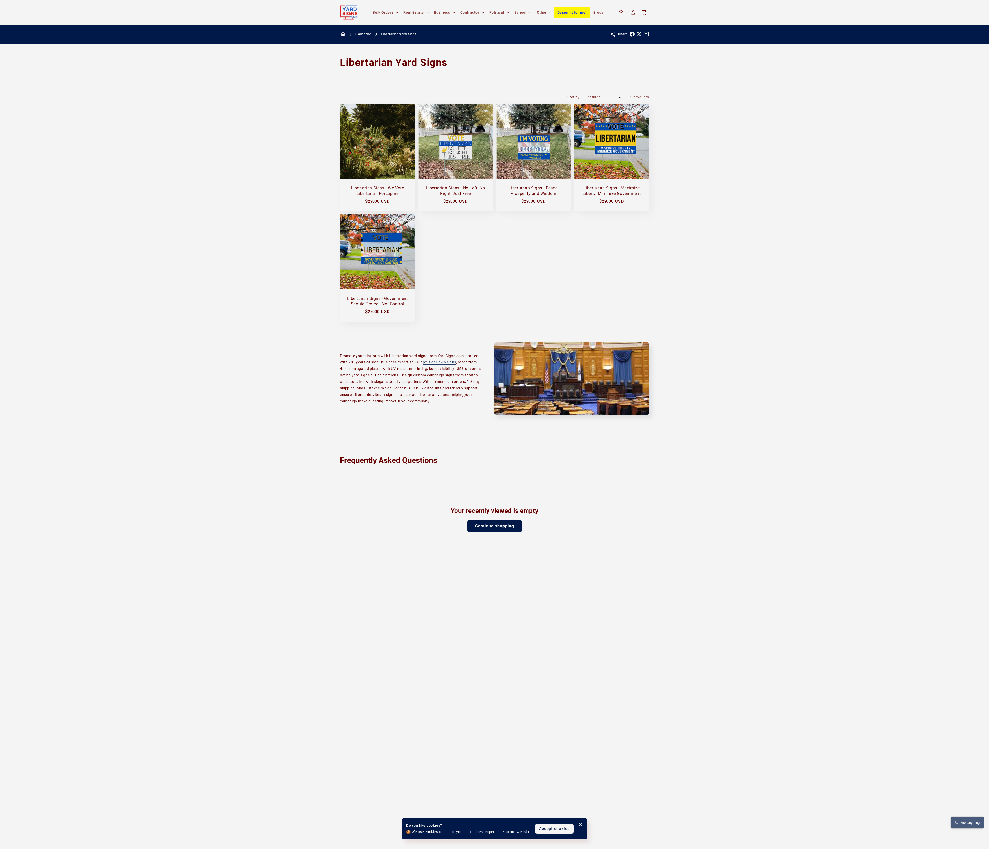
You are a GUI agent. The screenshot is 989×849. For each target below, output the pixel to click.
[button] (385, 12)
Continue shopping (494, 526)
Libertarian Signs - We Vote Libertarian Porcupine (377, 191)
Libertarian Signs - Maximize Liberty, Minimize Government (612, 191)
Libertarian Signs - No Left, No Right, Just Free (455, 191)
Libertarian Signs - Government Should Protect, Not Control (377, 301)
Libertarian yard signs (398, 34)
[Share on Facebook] (632, 34)
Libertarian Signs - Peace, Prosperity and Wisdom (534, 191)
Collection (363, 34)
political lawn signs (439, 362)
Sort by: (573, 97)
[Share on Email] (646, 34)
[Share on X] (639, 34)
